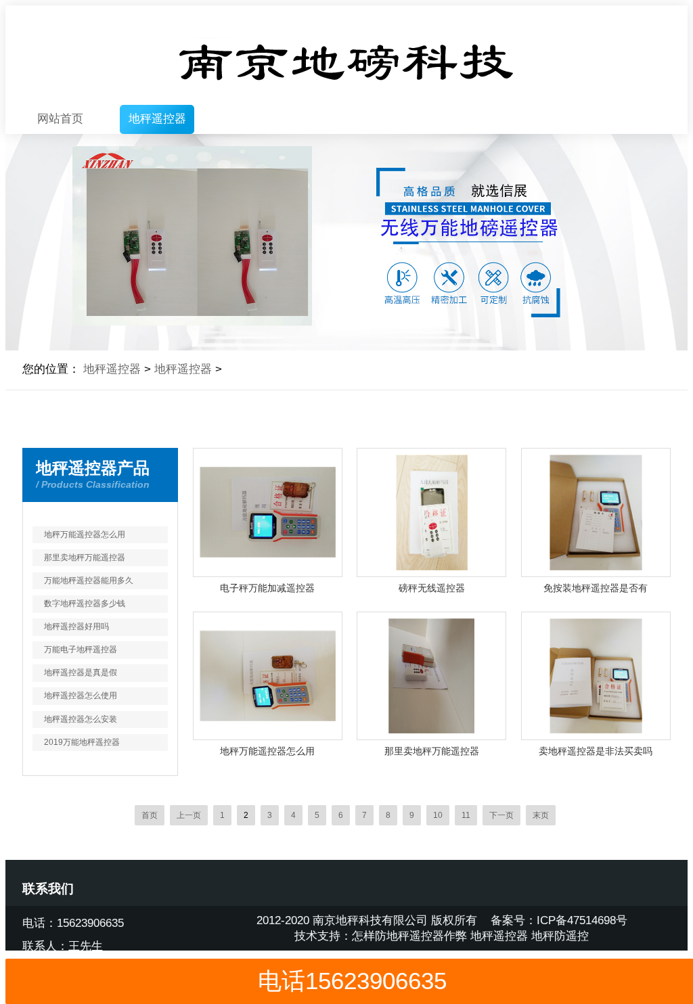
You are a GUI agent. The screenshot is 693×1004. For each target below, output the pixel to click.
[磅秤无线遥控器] (431, 512)
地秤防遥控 (560, 936)
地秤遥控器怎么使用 (80, 695)
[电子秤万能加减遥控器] (267, 512)
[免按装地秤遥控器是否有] (596, 512)
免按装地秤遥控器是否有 (595, 588)
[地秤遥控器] (346, 55)
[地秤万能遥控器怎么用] (267, 676)
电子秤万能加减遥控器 (267, 588)
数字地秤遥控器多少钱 (84, 603)
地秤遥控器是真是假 (80, 672)
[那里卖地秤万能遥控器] (431, 676)
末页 (541, 815)
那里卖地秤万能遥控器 (84, 557)
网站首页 (60, 118)
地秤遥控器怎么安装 (80, 719)
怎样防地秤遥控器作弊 (409, 936)
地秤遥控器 (157, 118)
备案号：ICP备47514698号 (559, 920)
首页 (149, 815)
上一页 (189, 815)
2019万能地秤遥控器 (82, 742)
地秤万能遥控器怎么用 (84, 534)
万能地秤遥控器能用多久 (88, 580)
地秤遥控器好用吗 (76, 626)
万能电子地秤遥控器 (80, 649)
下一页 (501, 815)
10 (438, 815)
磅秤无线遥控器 (432, 588)
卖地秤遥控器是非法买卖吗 (595, 751)
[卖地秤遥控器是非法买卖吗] (596, 676)
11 (466, 815)
